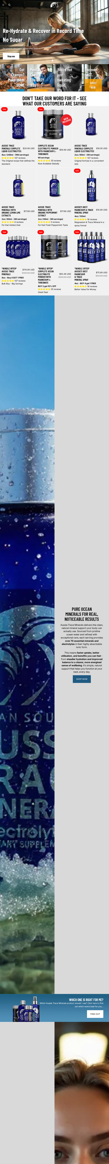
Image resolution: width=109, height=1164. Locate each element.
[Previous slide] (4, 124)
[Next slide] (32, 124)
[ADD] (31, 199)
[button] (48, 60)
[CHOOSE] (31, 138)
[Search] (9, 5)
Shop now (81, 679)
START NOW (93, 85)
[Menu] (3, 5)
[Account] (99, 5)
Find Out (95, 1014)
